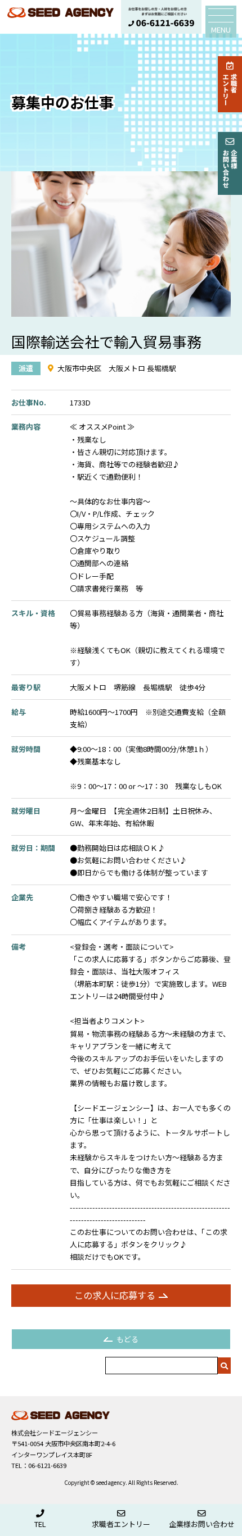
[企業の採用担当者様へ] (230, 163)
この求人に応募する (114, 1295)
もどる (127, 1339)
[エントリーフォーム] (230, 84)
